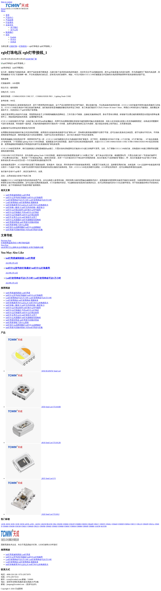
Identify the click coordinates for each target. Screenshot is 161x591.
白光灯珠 (97, 526)
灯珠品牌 (90, 524)
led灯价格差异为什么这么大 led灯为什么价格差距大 (27, 205)
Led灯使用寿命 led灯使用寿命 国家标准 (22, 202)
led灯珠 (27, 524)
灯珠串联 (59, 524)
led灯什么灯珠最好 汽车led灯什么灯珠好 (22, 212)
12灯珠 (3, 524)
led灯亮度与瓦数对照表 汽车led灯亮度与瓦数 (24, 230)
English (13, 37)
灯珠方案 (18, 526)
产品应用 (9, 20)
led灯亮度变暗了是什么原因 (17, 225)
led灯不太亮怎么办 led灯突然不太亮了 (21, 217)
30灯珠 (12, 524)
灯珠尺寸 (133, 524)
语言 (7, 35)
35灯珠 (17, 524)
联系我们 (9, 32)
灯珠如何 (115, 524)
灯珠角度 (85, 526)
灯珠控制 (12, 526)
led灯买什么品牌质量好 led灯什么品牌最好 (23, 227)
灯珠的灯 (67, 526)
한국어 (13, 39)
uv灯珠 (31, 524)
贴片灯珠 (104, 526)
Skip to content (6, 2)
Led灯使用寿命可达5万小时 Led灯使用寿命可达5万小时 (29, 200)
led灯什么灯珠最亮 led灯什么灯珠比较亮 (22, 215)
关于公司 (14, 30)
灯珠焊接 (42, 526)
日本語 (13, 42)
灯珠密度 (121, 524)
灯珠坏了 (96, 524)
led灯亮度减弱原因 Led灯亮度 (18, 195)
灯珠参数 (78, 524)
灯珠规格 (79, 526)
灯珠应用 (145, 524)
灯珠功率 (72, 524)
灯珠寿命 (127, 524)
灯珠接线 (5, 526)
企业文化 (9, 25)
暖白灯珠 (49, 524)
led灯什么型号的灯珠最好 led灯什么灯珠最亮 (24, 198)
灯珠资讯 (23, 46)
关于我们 (14, 27)
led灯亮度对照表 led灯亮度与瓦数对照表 (22, 222)
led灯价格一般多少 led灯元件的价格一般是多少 (25, 207)
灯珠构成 (30, 526)
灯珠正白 (36, 526)
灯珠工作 (139, 524)
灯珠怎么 (151, 524)
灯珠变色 (84, 524)
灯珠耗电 (73, 526)
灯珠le (54, 524)
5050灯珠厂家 (31, 59)
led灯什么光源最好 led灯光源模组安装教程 (23, 220)
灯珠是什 (24, 526)
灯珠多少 (108, 524)
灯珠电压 (48, 526)
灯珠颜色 (91, 526)
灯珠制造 (66, 524)
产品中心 (9, 17)
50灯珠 (22, 524)
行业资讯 (9, 22)
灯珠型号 (102, 524)
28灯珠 (8, 524)
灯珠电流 (55, 526)
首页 (7, 15)
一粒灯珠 (37, 524)
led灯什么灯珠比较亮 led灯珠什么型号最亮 (23, 210)
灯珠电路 (61, 526)
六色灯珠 (43, 524)
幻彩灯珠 (13, 46)
